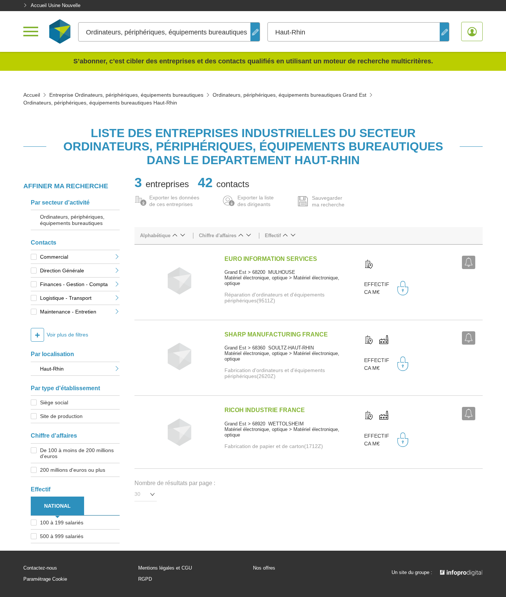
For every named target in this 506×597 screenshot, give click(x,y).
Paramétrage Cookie (45, 579)
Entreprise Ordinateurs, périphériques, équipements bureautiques (126, 95)
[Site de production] (384, 340)
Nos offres (264, 568)
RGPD (145, 579)
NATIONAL (57, 506)
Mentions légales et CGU (165, 568)
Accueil (31, 95)
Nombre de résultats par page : (174, 483)
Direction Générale (62, 270)
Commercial (54, 257)
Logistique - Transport (65, 298)
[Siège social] (369, 264)
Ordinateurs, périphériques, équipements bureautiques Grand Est (289, 95)
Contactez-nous (40, 568)
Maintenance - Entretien (68, 312)
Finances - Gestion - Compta (74, 284)
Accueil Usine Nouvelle (55, 5)
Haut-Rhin (52, 369)
